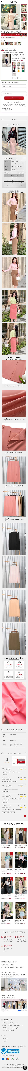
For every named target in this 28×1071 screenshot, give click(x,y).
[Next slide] (13, 28)
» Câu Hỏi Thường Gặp (8, 1030)
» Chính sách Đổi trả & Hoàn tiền (10, 1023)
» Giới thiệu (5, 1039)
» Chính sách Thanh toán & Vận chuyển (12, 1025)
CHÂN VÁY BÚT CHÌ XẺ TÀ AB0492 (7, 870)
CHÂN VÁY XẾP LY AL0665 (19, 870)
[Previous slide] (8, 28)
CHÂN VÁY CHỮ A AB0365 (5, 921)
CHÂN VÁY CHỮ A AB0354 (19, 921)
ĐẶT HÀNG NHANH (14, 98)
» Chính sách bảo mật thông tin (10, 1028)
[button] (24, 8)
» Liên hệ (4, 1041)
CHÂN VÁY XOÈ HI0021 (21, 845)
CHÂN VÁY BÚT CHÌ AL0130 (6, 895)
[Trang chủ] (14, 2)
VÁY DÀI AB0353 (5, 845)
